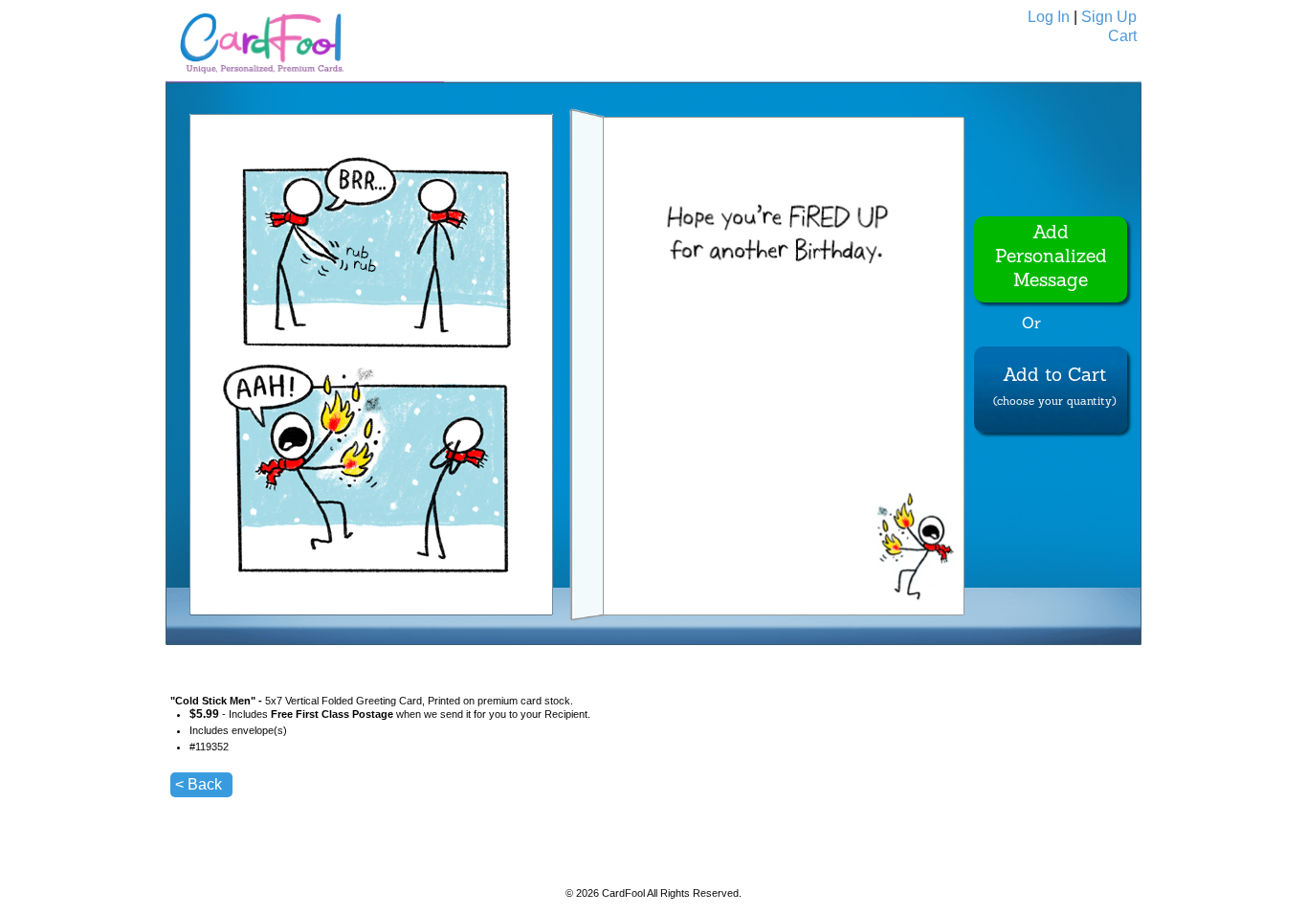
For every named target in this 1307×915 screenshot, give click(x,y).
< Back (198, 784)
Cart (1122, 36)
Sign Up (1109, 17)
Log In (1049, 17)
